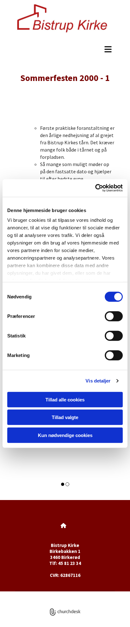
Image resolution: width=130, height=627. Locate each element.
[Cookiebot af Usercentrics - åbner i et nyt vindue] (95, 188)
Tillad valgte (65, 417)
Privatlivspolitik (42, 595)
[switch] (114, 316)
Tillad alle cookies (65, 399)
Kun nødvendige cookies (65, 435)
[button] (65, 49)
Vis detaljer (98, 380)
